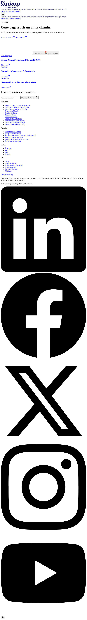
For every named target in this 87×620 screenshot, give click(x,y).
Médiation (8, 171)
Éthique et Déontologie (13, 134)
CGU (7, 161)
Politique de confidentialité (14, 165)
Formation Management (44, 9)
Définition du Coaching (13, 132)
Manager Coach (10, 115)
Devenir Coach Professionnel (10, 9)
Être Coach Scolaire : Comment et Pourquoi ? (20, 135)
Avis (6, 150)
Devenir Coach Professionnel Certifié (17, 105)
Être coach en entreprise (13, 141)
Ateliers (54, 9)
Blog (58, 9)
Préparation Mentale (12, 111)
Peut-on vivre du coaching (14, 137)
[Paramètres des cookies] (3, 617)
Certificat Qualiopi (11, 169)
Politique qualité (10, 167)
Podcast (7, 154)
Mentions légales (10, 163)
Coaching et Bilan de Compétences (17, 107)
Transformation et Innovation (15, 121)
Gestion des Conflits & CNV (15, 124)
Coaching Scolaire (11, 117)
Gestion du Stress (11, 113)
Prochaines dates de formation (11, 11)
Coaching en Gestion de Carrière (16, 109)
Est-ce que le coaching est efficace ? (17, 139)
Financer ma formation (28, 9)
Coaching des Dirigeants (13, 119)
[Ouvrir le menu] (3, 14)
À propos (63, 9)
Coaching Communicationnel (15, 122)
